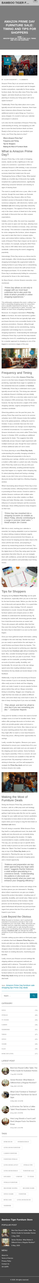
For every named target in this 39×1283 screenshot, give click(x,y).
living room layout (11, 1165)
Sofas (19, 1010)
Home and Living (19, 1053)
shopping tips (7, 988)
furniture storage (10, 1159)
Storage (19, 1015)
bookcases (8, 1200)
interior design (23, 1142)
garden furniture (10, 1153)
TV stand (31, 1176)
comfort (19, 1176)
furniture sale (29, 985)
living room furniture (12, 1147)
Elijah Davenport (10, 79)
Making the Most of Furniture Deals (15, 146)
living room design (11, 1171)
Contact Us (5, 1264)
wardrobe (7, 1205)
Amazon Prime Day (14, 985)
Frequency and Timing (11, 141)
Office (19, 1039)
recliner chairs (28, 1188)
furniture (22, 1194)
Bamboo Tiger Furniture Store (18, 2)
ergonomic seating (11, 1188)
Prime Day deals (21, 988)
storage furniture (10, 1182)
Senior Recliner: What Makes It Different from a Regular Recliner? (23, 1241)
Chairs (19, 1044)
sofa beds (7, 1176)
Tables (19, 1034)
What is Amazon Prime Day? (13, 138)
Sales (19, 1049)
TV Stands (19, 1020)
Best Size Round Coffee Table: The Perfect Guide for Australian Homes (23, 1231)
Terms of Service (7, 1258)
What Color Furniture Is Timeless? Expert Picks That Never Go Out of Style (23, 1094)
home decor (8, 1142)
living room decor (24, 1200)
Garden (19, 1025)
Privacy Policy (6, 1261)
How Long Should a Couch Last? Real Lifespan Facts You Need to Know (23, 1121)
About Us (5, 1255)
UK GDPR (5, 1267)
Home (19, 37)
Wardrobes (19, 1029)
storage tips (28, 1165)
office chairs (8, 1194)
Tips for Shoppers (9, 144)
